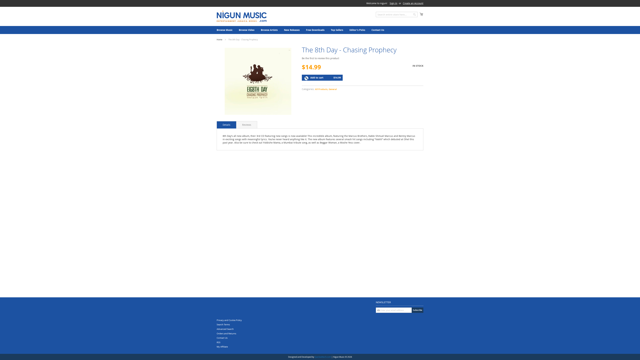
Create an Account (413, 3)
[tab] (226, 124)
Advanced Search (225, 329)
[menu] (320, 30)
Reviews (246, 124)
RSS (218, 342)
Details (226, 124)
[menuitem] (224, 30)
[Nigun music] (242, 16)
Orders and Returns (226, 333)
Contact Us (222, 337)
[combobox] (397, 14)
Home (219, 39)
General (333, 89)
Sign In (393, 3)
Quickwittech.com (323, 357)
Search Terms (223, 324)
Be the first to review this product (320, 58)
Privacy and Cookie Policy (229, 320)
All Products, (321, 89)
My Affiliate (222, 346)
